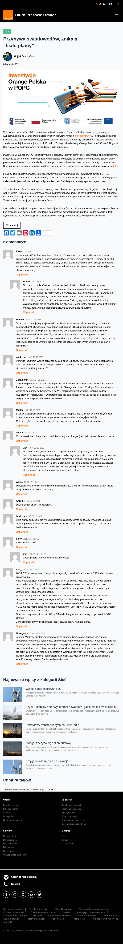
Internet (6, 812)
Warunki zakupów (63, 909)
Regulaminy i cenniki (71, 805)
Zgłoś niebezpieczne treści (74, 824)
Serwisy (7, 830)
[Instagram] (15, 894)
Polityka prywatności (13, 912)
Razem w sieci (58, 918)
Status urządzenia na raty (73, 820)
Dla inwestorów (10, 836)
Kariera (65, 840)
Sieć (7, 31)
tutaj (115, 166)
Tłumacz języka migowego (104, 918)
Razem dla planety (35, 918)
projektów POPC (83, 136)
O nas (64, 836)
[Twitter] (40, 894)
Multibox (37, 915)
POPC (51, 789)
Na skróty (67, 799)
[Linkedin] (23, 894)
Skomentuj (12, 225)
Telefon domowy (110, 915)
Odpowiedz (22, 274)
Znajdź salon (67, 843)
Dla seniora (8, 851)
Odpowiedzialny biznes (60, 915)
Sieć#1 (66, 912)
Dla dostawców (10, 843)
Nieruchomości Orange (15, 915)
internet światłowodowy (17, 789)
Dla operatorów (10, 840)
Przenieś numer (10, 809)
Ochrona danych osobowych (93, 909)
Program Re (79, 918)
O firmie (66, 830)
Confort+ (7, 922)
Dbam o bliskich (11, 918)
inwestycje (38, 789)
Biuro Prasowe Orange (36, 15)
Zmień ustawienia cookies (43, 912)
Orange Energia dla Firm (14, 855)
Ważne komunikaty (12, 909)
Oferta (6, 799)
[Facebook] (6, 894)
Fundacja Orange (87, 915)
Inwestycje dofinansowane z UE (93, 912)
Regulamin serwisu (38, 909)
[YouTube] (31, 894)
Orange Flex (9, 816)
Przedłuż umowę (11, 805)
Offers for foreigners (12, 820)
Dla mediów (8, 847)
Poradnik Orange (69, 816)
